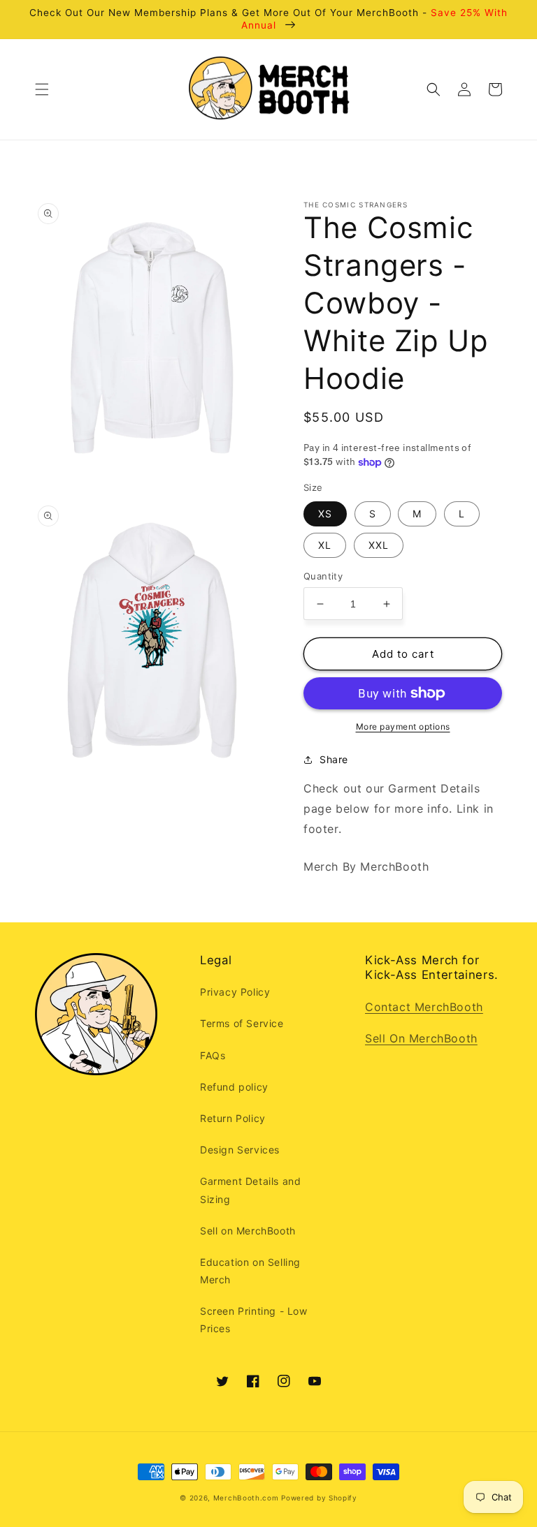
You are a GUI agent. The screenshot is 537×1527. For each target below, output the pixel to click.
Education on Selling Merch (250, 1270)
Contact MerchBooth (424, 1007)
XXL (378, 545)
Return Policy (233, 1118)
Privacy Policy (235, 992)
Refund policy (234, 1087)
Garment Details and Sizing (250, 1189)
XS (325, 513)
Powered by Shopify (319, 1497)
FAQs (212, 1055)
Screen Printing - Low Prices (254, 1319)
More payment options (403, 726)
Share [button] (334, 759)
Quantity (323, 576)
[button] (42, 89)
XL (324, 545)
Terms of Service (242, 1023)
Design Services (240, 1150)
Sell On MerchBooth (421, 1038)
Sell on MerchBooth (248, 1231)
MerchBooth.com (246, 1497)
